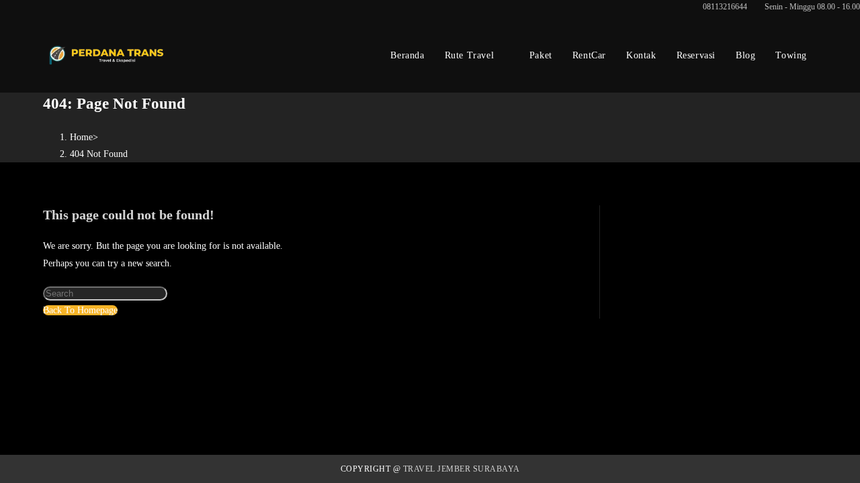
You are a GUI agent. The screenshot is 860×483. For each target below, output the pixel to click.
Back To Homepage (80, 310)
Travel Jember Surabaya (461, 469)
